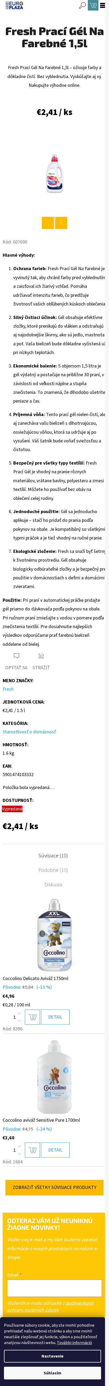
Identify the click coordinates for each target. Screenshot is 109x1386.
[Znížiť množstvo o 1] (19, 1021)
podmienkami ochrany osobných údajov (50, 1306)
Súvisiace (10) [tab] (53, 856)
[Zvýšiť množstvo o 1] (19, 1013)
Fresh (8, 689)
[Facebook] (61, 223)
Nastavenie (52, 1356)
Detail (55, 1017)
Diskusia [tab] (53, 885)
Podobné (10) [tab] (53, 870)
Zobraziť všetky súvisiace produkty (54, 1187)
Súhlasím (52, 1373)
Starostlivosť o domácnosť (29, 732)
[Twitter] (48, 223)
